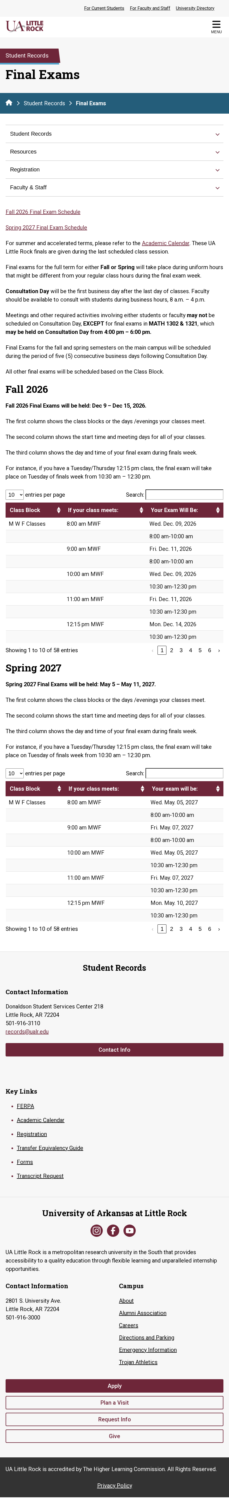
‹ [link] (153, 650)
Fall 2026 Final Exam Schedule (43, 212)
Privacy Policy (114, 1485)
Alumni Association (142, 1313)
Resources (23, 152)
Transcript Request (40, 1176)
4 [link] (190, 650)
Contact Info (114, 1049)
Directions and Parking (146, 1337)
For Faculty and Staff (150, 8)
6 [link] (209, 650)
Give (114, 1436)
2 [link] (171, 650)
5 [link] (200, 650)
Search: (135, 494)
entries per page (45, 494)
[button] (58, 510)
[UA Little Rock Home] (9, 102)
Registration (25, 169)
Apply (115, 1386)
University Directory (195, 8)
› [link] (219, 650)
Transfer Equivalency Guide (50, 1148)
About (126, 1300)
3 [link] (181, 650)
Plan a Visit (115, 1402)
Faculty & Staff (28, 187)
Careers (128, 1325)
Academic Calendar (165, 243)
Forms (25, 1162)
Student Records (44, 103)
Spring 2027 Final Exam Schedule (46, 227)
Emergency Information (148, 1350)
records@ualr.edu (27, 1031)
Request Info (114, 1419)
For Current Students (104, 8)
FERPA (25, 1106)
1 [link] (162, 650)
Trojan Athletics (138, 1362)
